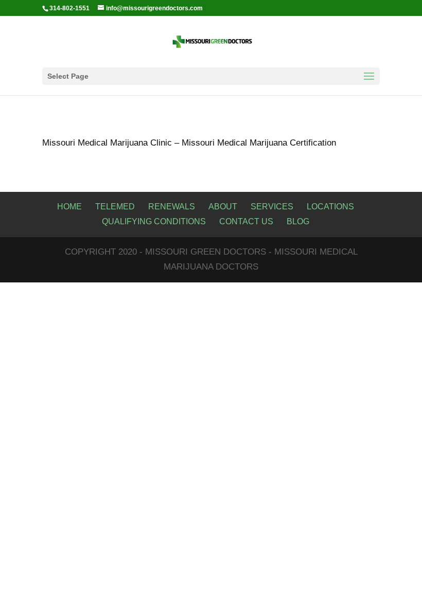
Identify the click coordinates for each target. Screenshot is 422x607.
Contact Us (246, 221)
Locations (330, 206)
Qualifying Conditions (154, 221)
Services (272, 206)
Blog (298, 221)
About (222, 206)
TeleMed (115, 206)
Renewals (171, 206)
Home (69, 206)
